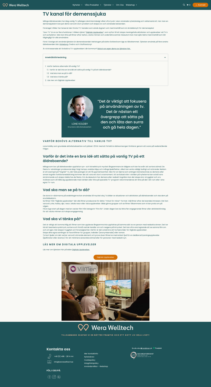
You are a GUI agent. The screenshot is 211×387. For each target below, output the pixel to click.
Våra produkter (92, 5)
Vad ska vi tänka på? (59, 77)
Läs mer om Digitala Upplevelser (61, 80)
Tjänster (107, 5)
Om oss (120, 5)
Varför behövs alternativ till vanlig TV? (63, 66)
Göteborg (64, 44)
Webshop (130, 5)
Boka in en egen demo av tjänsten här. (114, 48)
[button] (165, 57)
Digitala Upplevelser (94, 32)
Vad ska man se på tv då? (61, 73)
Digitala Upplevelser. (81, 249)
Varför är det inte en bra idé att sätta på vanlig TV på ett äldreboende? (80, 69)
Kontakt (202, 5)
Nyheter (76, 5)
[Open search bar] (184, 5)
